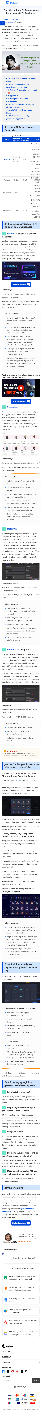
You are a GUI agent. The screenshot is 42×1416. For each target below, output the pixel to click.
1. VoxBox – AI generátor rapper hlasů (22, 90)
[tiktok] (26, 1371)
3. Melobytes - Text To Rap (18, 99)
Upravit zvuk (14, 19)
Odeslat (36, 1380)
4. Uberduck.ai (13, 101)
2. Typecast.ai (13, 96)
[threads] (22, 1371)
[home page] (12, 3)
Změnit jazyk (21, 1387)
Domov (6, 19)
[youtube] (12, 1371)
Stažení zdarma (19, 284)
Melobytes (12, 529)
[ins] (17, 1371)
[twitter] (8, 1371)
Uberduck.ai (13, 649)
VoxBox (7, 159)
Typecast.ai (12, 407)
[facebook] (3, 1371)
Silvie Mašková (8, 22)
